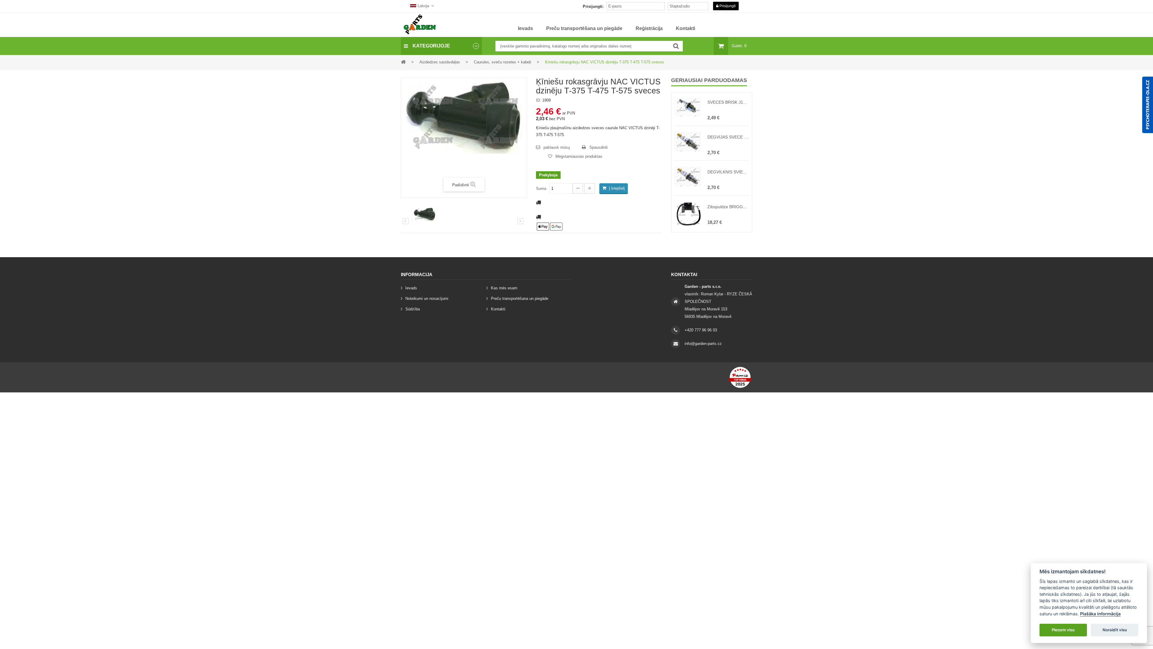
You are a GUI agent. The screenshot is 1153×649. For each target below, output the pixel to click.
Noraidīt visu (1115, 629)
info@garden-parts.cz (703, 343)
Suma (541, 188)
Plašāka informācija (1100, 613)
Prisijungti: (593, 6)
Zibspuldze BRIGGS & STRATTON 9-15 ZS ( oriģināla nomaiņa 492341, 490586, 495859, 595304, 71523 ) (728, 206)
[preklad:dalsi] (520, 221)
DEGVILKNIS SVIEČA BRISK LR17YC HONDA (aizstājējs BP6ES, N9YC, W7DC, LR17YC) (728, 171)
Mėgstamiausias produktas (578, 156)
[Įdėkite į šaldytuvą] (676, 46)
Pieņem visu (1063, 629)
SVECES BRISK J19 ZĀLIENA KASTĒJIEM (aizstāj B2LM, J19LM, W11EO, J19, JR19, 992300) (728, 102)
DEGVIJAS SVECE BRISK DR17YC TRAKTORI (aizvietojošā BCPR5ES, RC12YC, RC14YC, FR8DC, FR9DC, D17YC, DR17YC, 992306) (728, 137)
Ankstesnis (406, 221)
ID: (538, 100)
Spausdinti (598, 147)
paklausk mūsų (556, 147)
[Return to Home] (403, 62)
